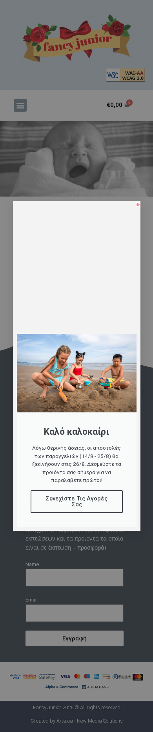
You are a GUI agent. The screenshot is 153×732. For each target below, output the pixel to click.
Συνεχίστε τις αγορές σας (76, 501)
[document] (76, 366)
